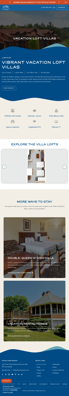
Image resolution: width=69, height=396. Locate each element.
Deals (38, 367)
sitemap (64, 384)
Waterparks (56, 364)
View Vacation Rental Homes (18, 336)
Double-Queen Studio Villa (31, 258)
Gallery (39, 376)
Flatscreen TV (56, 127)
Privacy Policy (55, 384)
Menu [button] (54, 7)
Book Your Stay (9, 89)
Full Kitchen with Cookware (12, 116)
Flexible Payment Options (23, 2)
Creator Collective (58, 370)
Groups (39, 373)
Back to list (7, 57)
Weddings (56, 373)
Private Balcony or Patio (56, 116)
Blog (24, 384)
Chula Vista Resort (9, 361)
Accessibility (43, 384)
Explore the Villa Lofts (34, 144)
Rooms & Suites (41, 364)
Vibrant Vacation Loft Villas (33, 65)
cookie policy (14, 390)
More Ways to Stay (34, 201)
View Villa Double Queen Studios (20, 272)
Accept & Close (8, 392)
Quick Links (40, 361)
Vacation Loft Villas (34, 38)
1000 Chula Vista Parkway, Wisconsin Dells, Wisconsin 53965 (15, 366)
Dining (54, 367)
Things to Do (41, 370)
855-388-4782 (6, 370)
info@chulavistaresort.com (21, 370)
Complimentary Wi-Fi (34, 127)
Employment (33, 384)
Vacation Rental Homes (27, 323)
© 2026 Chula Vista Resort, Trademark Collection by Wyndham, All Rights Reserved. (23, 390)
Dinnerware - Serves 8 (34, 116)
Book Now (6, 381)
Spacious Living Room (12, 127)
